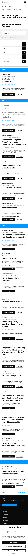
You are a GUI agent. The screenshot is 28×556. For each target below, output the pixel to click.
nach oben (19, 94)
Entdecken (5, 511)
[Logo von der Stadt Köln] (5, 2)
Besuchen (9, 9)
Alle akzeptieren (13, 542)
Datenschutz (14, 553)
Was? (4, 52)
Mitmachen (5, 523)
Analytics (19, 532)
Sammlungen (5, 520)
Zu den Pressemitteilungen (10, 504)
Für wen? (5, 43)
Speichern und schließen (13, 550)
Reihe (4, 57)
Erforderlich (11, 532)
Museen (4, 513)
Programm (5, 517)
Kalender (4, 516)
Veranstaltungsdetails (8, 94)
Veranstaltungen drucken (21, 65)
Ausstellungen (5, 514)
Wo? (4, 48)
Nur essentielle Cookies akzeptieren (14, 546)
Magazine (5, 522)
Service (4, 519)
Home (3, 9)
